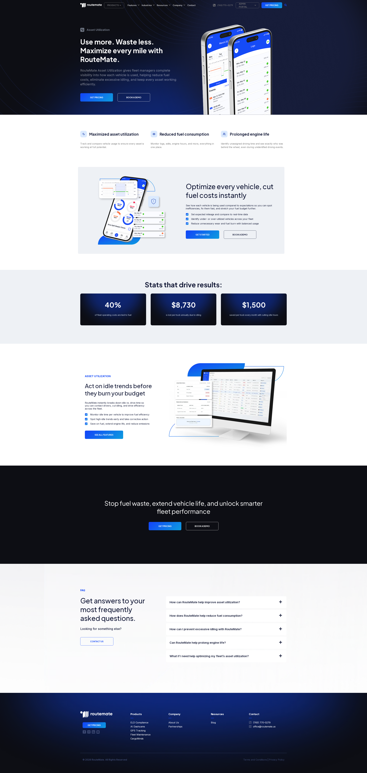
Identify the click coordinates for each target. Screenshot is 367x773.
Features (132, 5)
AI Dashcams (137, 726)
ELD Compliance (139, 722)
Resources (162, 5)
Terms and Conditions (255, 759)
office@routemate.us (264, 726)
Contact (191, 5)
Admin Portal (243, 5)
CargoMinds (137, 738)
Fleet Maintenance (140, 734)
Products (113, 5)
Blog (213, 722)
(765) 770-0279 (225, 5)
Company (177, 5)
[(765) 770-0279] (214, 5)
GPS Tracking (138, 730)
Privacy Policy (276, 759)
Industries (147, 5)
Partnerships (175, 726)
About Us (173, 722)
